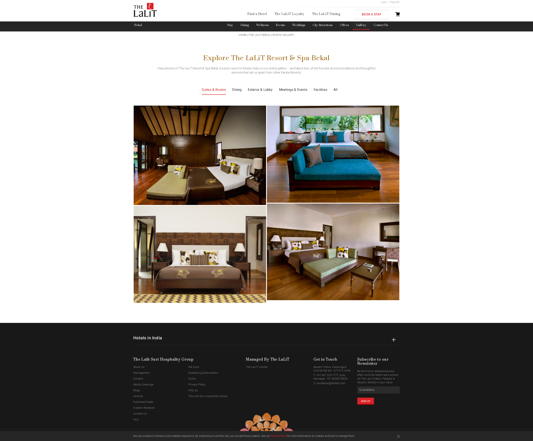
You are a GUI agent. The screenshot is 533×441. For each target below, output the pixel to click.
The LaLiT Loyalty (289, 14)
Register (395, 2)
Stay (230, 25)
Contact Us (381, 25)
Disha (192, 378)
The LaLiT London (257, 367)
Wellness (262, 25)
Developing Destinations (203, 372)
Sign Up (365, 401)
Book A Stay (371, 14)
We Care (193, 367)
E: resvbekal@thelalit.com (330, 383)
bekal (138, 25)
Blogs (136, 390)
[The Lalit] (153, 10)
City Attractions (323, 25)
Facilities (320, 90)
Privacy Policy (196, 384)
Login (384, 2)
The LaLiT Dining (326, 14)
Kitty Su (193, 390)
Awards (138, 396)
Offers (344, 25)
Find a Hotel (257, 14)
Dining (244, 25)
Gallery (361, 25)
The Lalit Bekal (260, 35)
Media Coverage (143, 384)
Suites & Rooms (214, 90)
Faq (135, 419)
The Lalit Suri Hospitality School (207, 396)
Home (243, 35)
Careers (138, 378)
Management (141, 372)
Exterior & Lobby (260, 90)
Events (280, 25)
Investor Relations (144, 407)
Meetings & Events (293, 90)
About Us (138, 367)
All (335, 90)
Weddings (298, 25)
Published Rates (143, 402)
